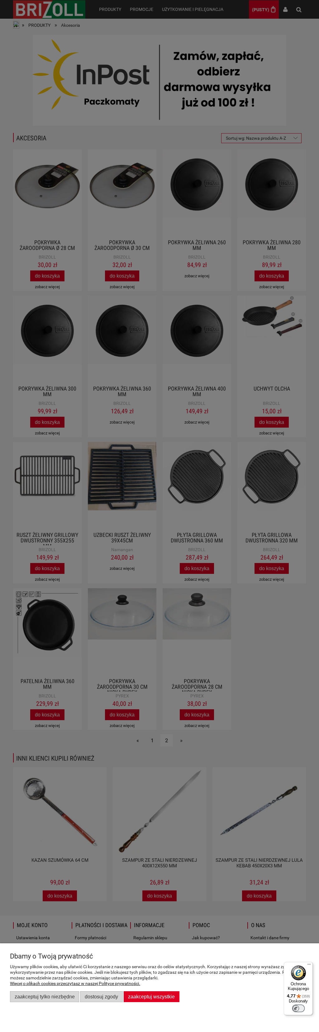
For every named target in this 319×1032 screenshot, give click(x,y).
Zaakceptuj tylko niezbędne (45, 996)
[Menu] (309, 965)
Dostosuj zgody (101, 996)
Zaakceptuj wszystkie (151, 996)
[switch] (298, 1008)
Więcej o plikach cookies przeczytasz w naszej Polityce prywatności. (75, 983)
